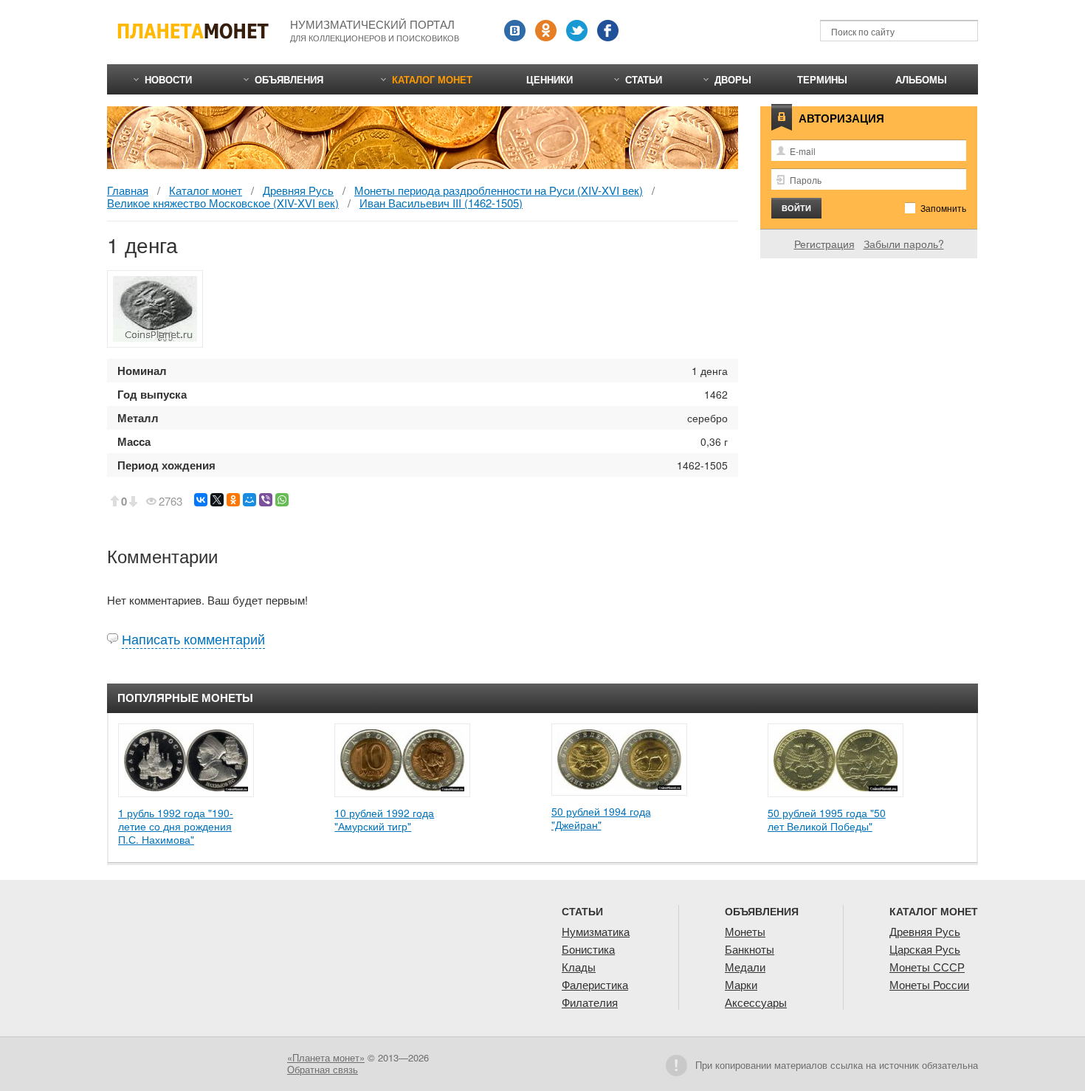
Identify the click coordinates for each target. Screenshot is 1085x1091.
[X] (217, 499)
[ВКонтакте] (200, 499)
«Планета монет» (326, 1057)
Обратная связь (322, 1069)
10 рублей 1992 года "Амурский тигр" (384, 819)
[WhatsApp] (282, 499)
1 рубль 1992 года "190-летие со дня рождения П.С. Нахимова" (175, 826)
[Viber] (265, 499)
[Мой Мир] (249, 499)
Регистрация (824, 243)
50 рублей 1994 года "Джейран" (601, 818)
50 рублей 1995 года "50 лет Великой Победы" (827, 819)
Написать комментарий (193, 638)
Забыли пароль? (904, 243)
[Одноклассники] (233, 499)
